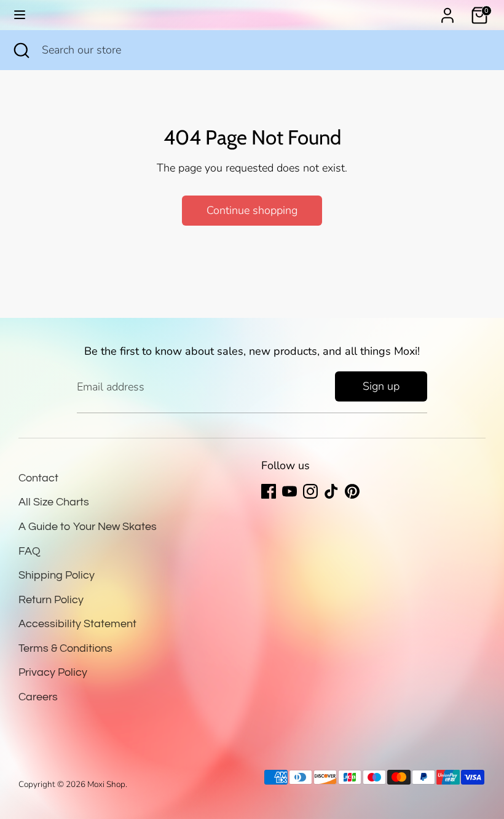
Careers (38, 697)
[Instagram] (310, 491)
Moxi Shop (106, 784)
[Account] (447, 11)
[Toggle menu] (19, 15)
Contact (38, 478)
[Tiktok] (331, 491)
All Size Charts (53, 502)
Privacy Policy (52, 672)
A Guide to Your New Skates (87, 526)
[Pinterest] (352, 491)
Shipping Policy (56, 575)
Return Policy (51, 600)
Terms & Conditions (65, 648)
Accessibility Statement (77, 624)
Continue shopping (252, 210)
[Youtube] (289, 491)
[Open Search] (21, 50)
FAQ (29, 551)
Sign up (381, 386)
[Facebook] (268, 491)
